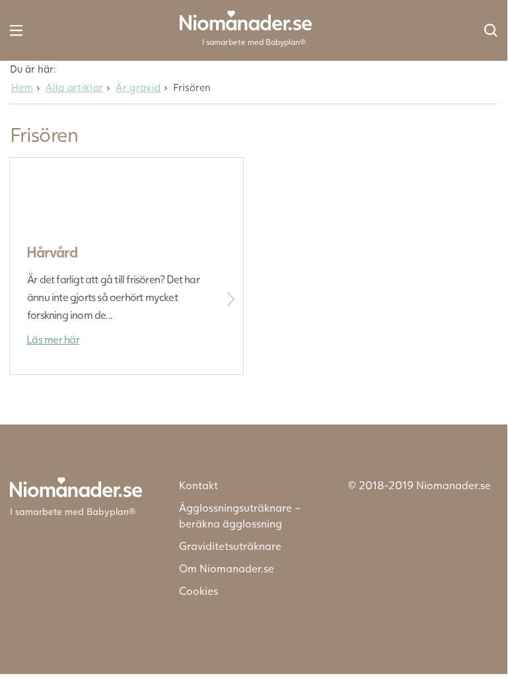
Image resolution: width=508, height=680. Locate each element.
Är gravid (138, 87)
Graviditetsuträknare (230, 545)
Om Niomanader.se (226, 568)
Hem (22, 87)
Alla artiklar (74, 87)
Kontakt (198, 485)
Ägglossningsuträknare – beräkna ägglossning (240, 515)
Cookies (198, 590)
